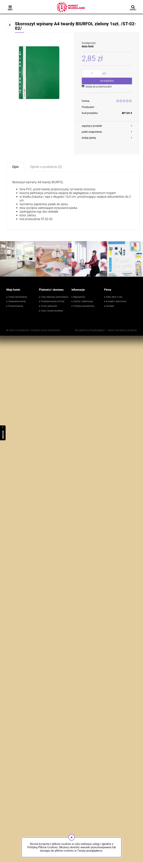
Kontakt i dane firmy (116, 301)
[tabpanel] (73, 200)
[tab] (15, 166)
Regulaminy (79, 297)
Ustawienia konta (17, 301)
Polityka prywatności (83, 306)
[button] (106, 126)
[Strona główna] (71, 7)
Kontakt (110, 306)
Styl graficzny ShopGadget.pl (90, 330)
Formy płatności (49, 306)
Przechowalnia (15, 306)
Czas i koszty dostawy (52, 310)
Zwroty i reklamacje (83, 301)
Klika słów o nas (114, 297)
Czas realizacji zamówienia (54, 297)
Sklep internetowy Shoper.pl (122, 330)
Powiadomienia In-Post (52, 301)
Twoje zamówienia (17, 297)
